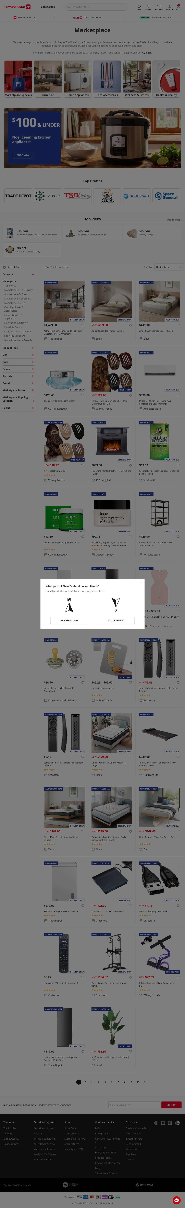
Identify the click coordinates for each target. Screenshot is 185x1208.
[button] (177, 1200)
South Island (115, 620)
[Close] (141, 582)
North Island (69, 620)
